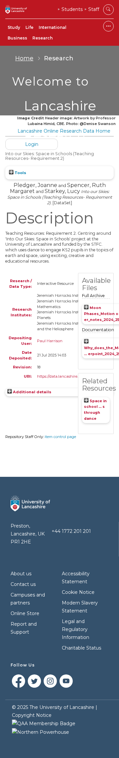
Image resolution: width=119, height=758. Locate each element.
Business (17, 37)
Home (24, 58)
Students (72, 9)
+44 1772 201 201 (71, 531)
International (52, 27)
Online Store (25, 613)
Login (31, 144)
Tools (20, 172)
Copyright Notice (32, 715)
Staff (93, 9)
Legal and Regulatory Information (75, 629)
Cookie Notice (78, 592)
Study (14, 27)
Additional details (32, 392)
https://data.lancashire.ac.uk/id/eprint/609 (74, 376)
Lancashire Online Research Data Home (64, 131)
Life (29, 27)
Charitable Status (81, 648)
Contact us (23, 584)
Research (42, 37)
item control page (60, 436)
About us (21, 574)
